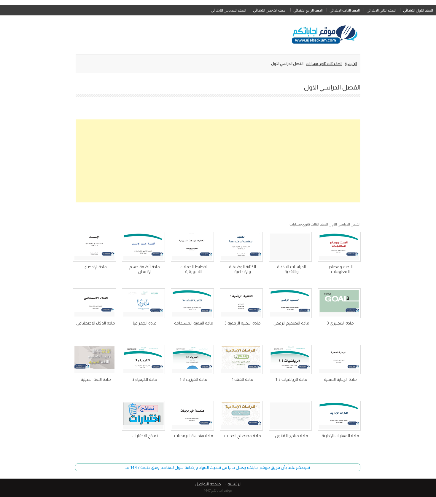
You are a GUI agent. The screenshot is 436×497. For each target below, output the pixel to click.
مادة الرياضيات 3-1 (291, 379)
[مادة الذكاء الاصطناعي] (94, 303)
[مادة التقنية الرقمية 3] (241, 303)
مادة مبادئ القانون (291, 435)
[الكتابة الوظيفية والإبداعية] (241, 246)
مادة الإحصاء (96, 266)
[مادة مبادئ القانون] (290, 415)
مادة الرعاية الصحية (340, 379)
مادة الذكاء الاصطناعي (95, 323)
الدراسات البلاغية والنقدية (291, 269)
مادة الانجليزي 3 (340, 323)
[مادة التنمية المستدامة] (192, 303)
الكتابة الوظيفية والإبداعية (242, 269)
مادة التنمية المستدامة (193, 323)
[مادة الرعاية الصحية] (339, 359)
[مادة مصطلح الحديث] (241, 415)
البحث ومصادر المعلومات (340, 269)
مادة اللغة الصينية (96, 379)
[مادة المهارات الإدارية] (339, 415)
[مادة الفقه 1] (241, 359)
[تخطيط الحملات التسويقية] (192, 246)
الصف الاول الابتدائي (418, 10)
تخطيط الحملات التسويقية (193, 269)
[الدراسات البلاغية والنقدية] (290, 246)
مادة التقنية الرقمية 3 (243, 323)
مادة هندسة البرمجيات (193, 435)
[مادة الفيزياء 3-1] (192, 359)
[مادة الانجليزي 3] (339, 303)
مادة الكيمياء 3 (144, 379)
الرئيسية (351, 64)
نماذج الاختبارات (145, 435)
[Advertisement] (218, 160)
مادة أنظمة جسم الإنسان (144, 269)
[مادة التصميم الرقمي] (290, 303)
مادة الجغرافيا (145, 323)
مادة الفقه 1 (242, 379)
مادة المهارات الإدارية (340, 435)
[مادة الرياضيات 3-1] (290, 359)
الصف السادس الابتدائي (228, 10)
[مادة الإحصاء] (94, 246)
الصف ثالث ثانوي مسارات (324, 64)
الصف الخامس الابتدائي (270, 10)
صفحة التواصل (208, 484)
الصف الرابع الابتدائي (308, 10)
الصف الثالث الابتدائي (345, 10)
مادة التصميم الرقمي (291, 323)
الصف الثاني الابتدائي (381, 10)
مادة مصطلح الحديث (242, 435)
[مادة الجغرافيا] (143, 303)
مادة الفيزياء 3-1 (193, 379)
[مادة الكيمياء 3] (143, 359)
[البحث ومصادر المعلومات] (339, 246)
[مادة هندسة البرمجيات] (192, 415)
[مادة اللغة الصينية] (94, 359)
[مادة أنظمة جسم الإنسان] (143, 246)
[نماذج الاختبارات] (143, 415)
